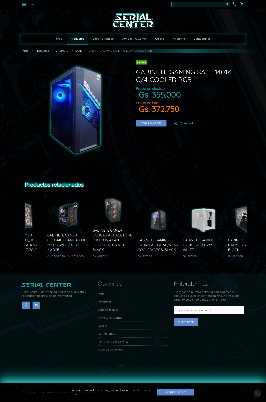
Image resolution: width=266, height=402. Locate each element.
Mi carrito (179, 38)
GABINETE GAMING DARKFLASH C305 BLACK (110, 245)
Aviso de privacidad (110, 349)
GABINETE (62, 50)
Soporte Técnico (103, 38)
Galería (159, 38)
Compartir (187, 123)
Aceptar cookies (175, 392)
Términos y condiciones (113, 341)
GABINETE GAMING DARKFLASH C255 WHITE (64, 245)
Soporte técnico (108, 309)
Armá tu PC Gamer (134, 38)
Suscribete (186, 322)
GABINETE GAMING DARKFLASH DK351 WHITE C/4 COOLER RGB (159, 245)
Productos (77, 38)
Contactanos (106, 333)
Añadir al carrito (151, 123)
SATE (78, 50)
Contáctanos (202, 38)
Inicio (58, 38)
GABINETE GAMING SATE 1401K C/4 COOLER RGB (120, 50)
